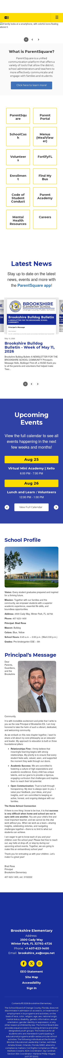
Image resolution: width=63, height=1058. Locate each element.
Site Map (31, 977)
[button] (7, 17)
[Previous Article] (31, 384)
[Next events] (56, 507)
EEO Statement (31, 971)
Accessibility (31, 982)
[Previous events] (7, 507)
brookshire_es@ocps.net (36, 953)
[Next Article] (37, 384)
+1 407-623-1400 (37, 948)
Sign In (32, 988)
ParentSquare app (34, 285)
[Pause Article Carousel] (25, 384)
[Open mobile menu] (57, 17)
